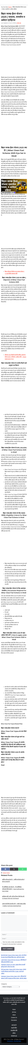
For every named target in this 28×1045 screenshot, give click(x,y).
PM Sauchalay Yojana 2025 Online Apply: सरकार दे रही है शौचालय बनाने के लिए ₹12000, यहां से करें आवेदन (13, 971)
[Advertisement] (14, 62)
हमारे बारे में (14, 1025)
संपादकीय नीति (14, 1030)
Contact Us (14, 1017)
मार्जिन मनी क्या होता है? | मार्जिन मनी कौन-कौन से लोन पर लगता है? (13, 881)
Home (9, 7)
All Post (14, 1012)
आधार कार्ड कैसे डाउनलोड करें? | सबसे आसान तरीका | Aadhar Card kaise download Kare (14, 905)
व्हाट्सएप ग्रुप (14, 1036)
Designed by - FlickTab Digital (14, 1041)
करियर (14, 1033)
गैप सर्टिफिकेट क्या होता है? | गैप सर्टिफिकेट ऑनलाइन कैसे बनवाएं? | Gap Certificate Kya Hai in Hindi (13, 889)
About (14, 1015)
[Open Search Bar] (23, 2)
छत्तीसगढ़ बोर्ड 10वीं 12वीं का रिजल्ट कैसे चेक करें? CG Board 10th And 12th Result (13, 897)
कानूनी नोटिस (14, 1028)
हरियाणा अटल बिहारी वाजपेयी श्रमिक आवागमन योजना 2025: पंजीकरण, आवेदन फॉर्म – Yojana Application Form (15, 357)
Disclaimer (14, 1020)
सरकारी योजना (6, 2)
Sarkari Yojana (6, 873)
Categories (4, 984)
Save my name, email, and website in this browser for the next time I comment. (13, 943)
